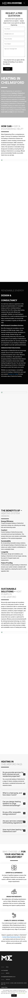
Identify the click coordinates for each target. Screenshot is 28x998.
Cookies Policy (4, 987)
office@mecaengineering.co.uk (8, 976)
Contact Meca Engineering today (11, 937)
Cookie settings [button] (21, 993)
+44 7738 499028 (4, 970)
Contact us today (13, 374)
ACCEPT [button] (14, 995)
